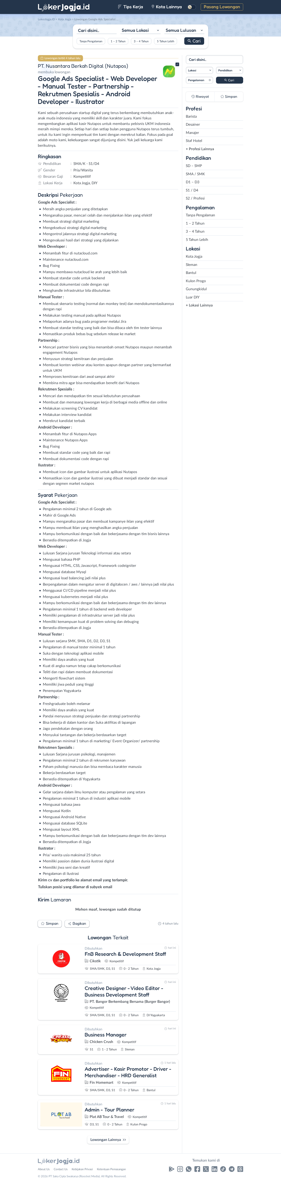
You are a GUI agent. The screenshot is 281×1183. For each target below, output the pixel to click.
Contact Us (61, 1169)
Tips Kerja (132, 6)
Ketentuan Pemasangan (111, 1169)
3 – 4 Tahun (141, 41)
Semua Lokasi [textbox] (135, 30)
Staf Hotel (194, 141)
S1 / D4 (192, 190)
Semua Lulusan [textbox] (181, 30)
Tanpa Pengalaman (91, 41)
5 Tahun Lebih (165, 41)
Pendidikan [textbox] (225, 70)
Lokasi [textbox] (192, 70)
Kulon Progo (196, 281)
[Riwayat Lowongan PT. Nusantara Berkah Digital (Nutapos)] (169, 78)
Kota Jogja (194, 256)
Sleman (191, 265)
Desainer (193, 124)
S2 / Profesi (195, 198)
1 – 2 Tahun (118, 41)
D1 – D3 (192, 182)
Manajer (192, 133)
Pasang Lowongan (222, 6)
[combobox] (140, 30)
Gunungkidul (196, 289)
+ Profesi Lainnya (200, 149)
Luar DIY (193, 297)
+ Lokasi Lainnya (199, 305)
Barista (191, 116)
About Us (44, 1169)
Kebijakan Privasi (82, 1169)
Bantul (191, 273)
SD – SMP (194, 166)
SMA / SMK (195, 174)
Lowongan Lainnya (105, 1140)
